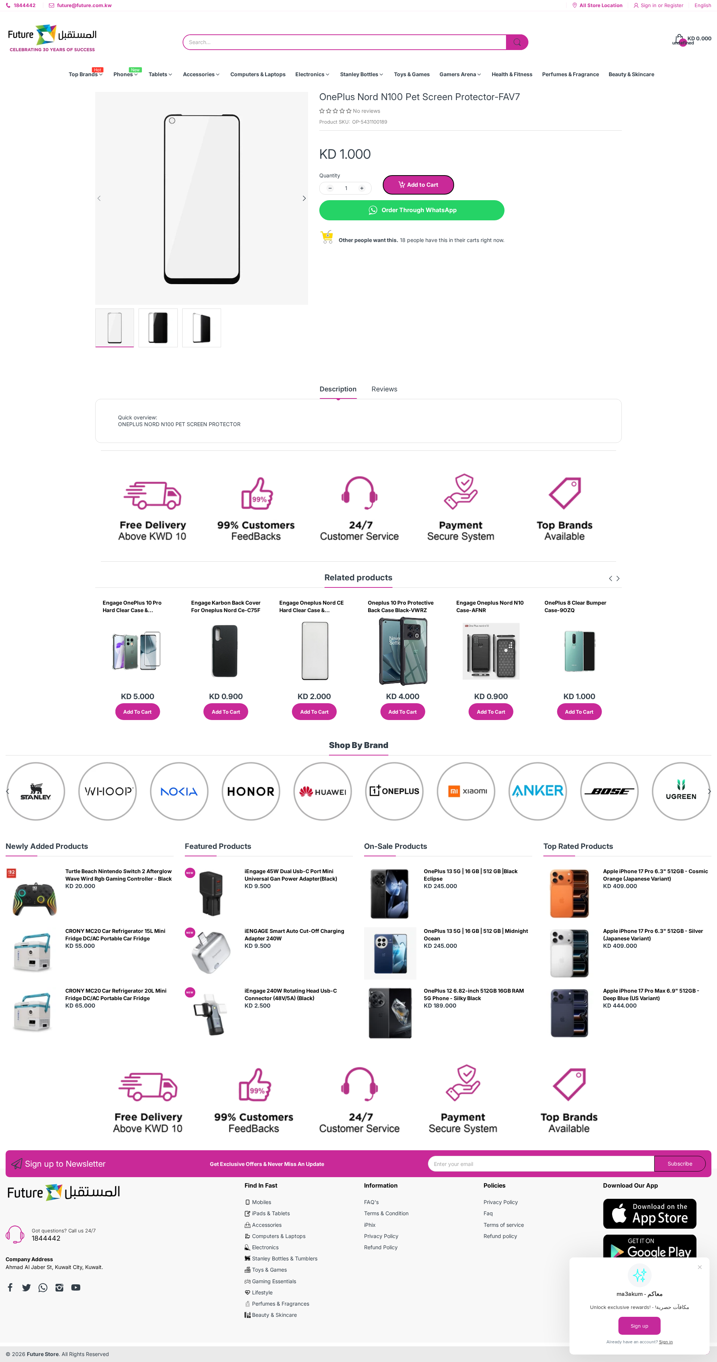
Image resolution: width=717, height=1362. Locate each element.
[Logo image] (50, 791)
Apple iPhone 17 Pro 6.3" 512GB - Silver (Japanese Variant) (653, 934)
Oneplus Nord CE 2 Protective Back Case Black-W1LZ (573, 606)
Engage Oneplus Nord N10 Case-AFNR (404, 606)
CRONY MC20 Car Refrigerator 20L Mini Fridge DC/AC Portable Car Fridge (116, 994)
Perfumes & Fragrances (280, 1303)
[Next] (99, 198)
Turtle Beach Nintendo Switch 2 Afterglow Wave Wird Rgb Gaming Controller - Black (118, 875)
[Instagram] (59, 1287)
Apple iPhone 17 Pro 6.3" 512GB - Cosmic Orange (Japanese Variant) (655, 875)
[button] (336, 111)
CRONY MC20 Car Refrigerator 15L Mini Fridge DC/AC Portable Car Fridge (115, 934)
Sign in (649, 5)
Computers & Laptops (278, 1236)
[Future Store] (52, 38)
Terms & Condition (386, 1213)
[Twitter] (26, 1287)
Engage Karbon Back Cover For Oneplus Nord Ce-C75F (140, 606)
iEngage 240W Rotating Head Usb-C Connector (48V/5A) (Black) (291, 994)
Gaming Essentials (274, 1281)
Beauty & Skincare (274, 1315)
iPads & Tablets (271, 1213)
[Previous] (304, 198)
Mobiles (261, 1202)
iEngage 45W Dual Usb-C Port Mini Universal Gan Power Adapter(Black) (291, 875)
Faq (488, 1213)
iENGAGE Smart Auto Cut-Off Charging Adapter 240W (294, 934)
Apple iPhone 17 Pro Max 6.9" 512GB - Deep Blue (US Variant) (651, 994)
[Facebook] (10, 1287)
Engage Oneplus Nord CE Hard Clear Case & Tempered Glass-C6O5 (226, 606)
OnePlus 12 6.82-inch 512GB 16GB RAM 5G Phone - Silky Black (474, 994)
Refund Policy (381, 1247)
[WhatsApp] (42, 1287)
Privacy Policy (381, 1236)
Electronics (265, 1247)
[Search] (517, 42)
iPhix (370, 1225)
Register (673, 5)
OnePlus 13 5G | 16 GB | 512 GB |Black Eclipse (471, 875)
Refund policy (500, 1236)
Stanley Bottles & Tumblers (284, 1258)
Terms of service (504, 1225)
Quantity (329, 175)
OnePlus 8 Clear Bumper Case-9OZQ (490, 606)
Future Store (43, 1354)
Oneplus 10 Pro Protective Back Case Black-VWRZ (315, 606)
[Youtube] (75, 1287)
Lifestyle (262, 1292)
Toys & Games (269, 1269)
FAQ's (371, 1202)
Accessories (267, 1225)
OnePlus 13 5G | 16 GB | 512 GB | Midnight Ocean (476, 934)
